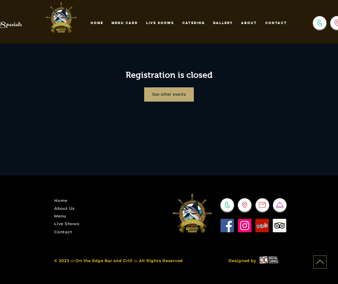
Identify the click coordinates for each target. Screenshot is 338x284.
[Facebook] (227, 225)
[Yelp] (262, 225)
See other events (169, 94)
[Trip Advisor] (279, 225)
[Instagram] (244, 225)
